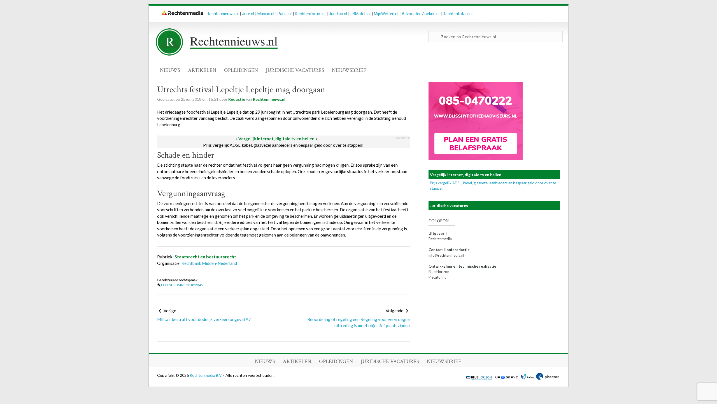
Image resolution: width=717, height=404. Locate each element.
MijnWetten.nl (386, 13)
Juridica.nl (338, 13)
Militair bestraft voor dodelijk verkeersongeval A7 (204, 319)
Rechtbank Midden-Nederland (209, 263)
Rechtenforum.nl (310, 13)
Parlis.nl (285, 13)
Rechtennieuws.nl (223, 13)
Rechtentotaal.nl (457, 13)
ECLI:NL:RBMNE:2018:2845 (182, 285)
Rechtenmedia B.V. (206, 375)
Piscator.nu (437, 277)
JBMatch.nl (360, 13)
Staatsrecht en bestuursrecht (205, 256)
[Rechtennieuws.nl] (216, 54)
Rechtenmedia (440, 239)
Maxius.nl (265, 13)
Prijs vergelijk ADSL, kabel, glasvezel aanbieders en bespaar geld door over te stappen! (283, 145)
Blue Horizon (439, 271)
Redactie (236, 99)
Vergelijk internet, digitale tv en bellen (276, 138)
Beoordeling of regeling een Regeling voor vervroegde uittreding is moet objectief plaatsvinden (358, 322)
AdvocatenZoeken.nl (420, 13)
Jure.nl (248, 13)
